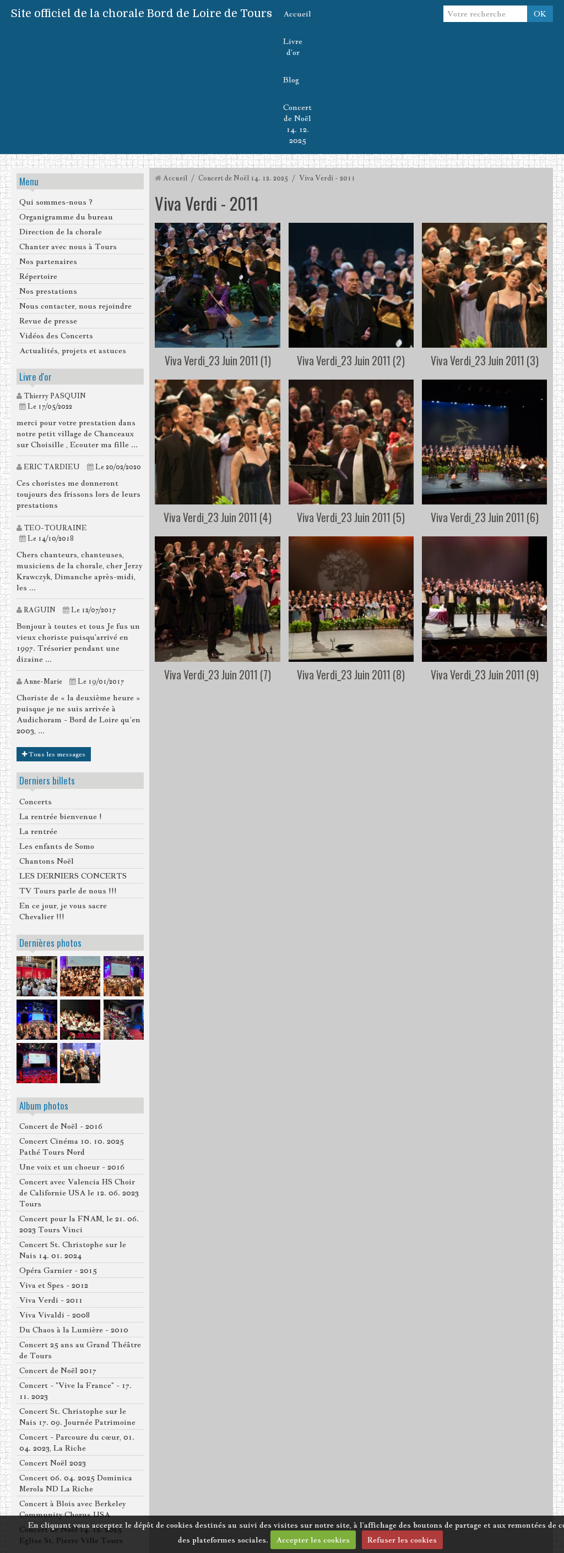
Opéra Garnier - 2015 (58, 1270)
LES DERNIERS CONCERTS (73, 876)
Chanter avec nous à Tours (68, 246)
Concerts (35, 801)
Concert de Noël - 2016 (60, 1126)
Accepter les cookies (313, 1540)
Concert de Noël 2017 (57, 1370)
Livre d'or (292, 46)
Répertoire (38, 276)
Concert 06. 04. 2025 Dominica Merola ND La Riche (75, 1483)
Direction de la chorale (60, 232)
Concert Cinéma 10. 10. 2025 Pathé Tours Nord (71, 1146)
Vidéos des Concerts (56, 336)
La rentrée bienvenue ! (60, 816)
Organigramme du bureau (66, 217)
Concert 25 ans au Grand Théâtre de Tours (80, 1350)
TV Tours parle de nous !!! (68, 891)
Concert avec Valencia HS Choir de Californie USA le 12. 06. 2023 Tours (79, 1193)
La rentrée (38, 831)
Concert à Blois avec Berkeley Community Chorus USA (72, 1509)
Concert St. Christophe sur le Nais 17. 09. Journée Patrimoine (77, 1416)
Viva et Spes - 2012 (53, 1285)
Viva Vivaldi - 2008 (54, 1315)
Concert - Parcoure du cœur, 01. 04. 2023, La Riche (76, 1442)
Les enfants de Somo (56, 846)
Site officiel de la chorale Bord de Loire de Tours (141, 13)
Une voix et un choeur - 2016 (71, 1167)
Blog (291, 80)
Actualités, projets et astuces (72, 350)
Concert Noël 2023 (52, 1463)
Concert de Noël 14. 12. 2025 (297, 123)
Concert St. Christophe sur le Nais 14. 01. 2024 (72, 1249)
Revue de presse (48, 321)
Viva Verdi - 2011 (51, 1300)
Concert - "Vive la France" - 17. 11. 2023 (75, 1390)
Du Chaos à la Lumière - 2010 (73, 1330)
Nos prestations (48, 291)
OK (540, 14)
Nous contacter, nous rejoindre (75, 306)
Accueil (297, 14)
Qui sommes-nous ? (56, 202)
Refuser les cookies (402, 1540)
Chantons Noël (46, 861)
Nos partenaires (48, 261)
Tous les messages (56, 754)
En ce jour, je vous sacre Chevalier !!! (63, 911)
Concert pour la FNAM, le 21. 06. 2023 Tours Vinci (79, 1224)
